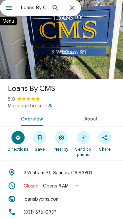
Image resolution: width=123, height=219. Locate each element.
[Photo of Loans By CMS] (61, 39)
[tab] (30, 118)
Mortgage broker (26, 106)
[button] (61, 185)
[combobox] (33, 7)
